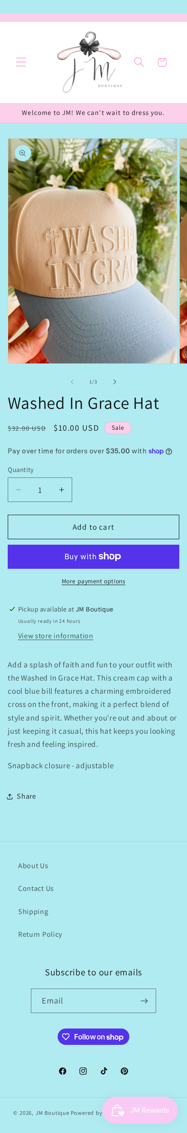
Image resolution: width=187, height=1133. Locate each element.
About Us (33, 865)
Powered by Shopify (98, 1113)
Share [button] (26, 796)
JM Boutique (52, 1113)
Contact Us (36, 888)
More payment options (94, 581)
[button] (21, 62)
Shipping (33, 911)
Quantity (21, 469)
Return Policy (40, 934)
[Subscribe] (144, 1001)
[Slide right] (115, 382)
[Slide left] (72, 382)
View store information (56, 636)
